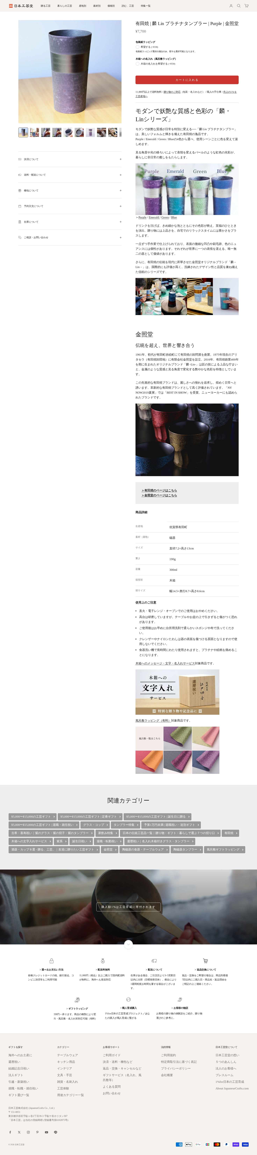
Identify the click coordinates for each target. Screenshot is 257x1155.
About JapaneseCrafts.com (232, 1088)
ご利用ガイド (112, 1055)
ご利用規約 (168, 1055)
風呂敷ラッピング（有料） (153, 720)
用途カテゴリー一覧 (70, 1095)
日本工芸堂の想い (227, 1055)
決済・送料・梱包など (118, 1062)
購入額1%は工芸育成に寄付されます (128, 906)
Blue (174, 217)
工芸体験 (63, 1088)
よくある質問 (112, 1086)
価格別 (111, 5)
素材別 (97, 5)
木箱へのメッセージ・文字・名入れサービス (165, 663)
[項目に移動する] (23, 132)
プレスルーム (224, 1075)
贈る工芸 (45, 5)
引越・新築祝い (18, 1081)
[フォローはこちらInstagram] (28, 1132)
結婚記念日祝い (18, 1068)
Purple (142, 217)
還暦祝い (14, 1062)
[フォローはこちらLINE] (55, 1132)
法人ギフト (15, 1075)
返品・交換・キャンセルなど (122, 1068)
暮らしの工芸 (64, 5)
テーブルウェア (67, 1055)
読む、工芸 (128, 5)
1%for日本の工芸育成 (230, 1081)
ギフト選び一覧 (18, 1095)
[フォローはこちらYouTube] (46, 1132)
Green (165, 217)
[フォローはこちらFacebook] (10, 1132)
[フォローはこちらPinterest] (37, 1132)
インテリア (64, 1068)
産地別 (82, 5)
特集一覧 (146, 5)
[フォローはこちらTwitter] (19, 1132)
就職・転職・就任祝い (23, 1088)
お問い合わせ (112, 1093)
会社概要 (167, 1075)
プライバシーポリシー (176, 1068)
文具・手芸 (64, 1075)
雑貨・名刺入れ (67, 1081)
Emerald (154, 217)
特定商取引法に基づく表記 (179, 1062)
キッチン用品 (66, 1062)
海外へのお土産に (20, 1055)
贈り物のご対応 (172, 91)
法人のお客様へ (226, 1068)
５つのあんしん (226, 1062)
